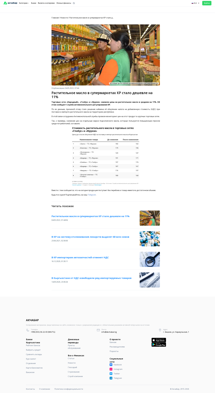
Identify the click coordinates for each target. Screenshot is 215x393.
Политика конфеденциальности (68, 389)
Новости (64, 17)
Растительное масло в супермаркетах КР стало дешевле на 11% (97, 17)
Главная (55, 17)
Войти (207, 3)
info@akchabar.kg (109, 332)
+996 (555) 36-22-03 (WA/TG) (43, 332)
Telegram (92, 195)
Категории (23, 3)
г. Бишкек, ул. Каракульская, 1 (176, 332)
